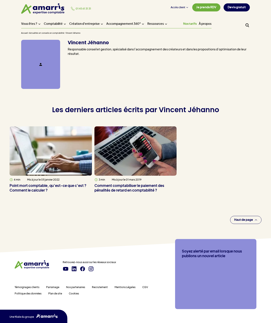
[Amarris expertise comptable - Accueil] (42, 8)
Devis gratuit (237, 7)
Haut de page (243, 219)
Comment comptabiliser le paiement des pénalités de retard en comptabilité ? (129, 188)
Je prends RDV (206, 7)
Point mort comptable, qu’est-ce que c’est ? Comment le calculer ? (48, 188)
